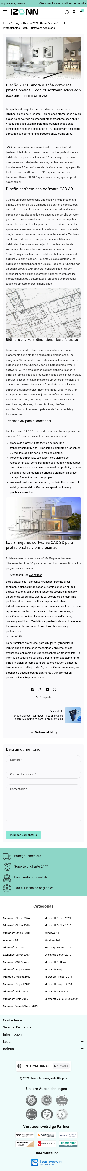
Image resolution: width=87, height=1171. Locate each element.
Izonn (34, 1078)
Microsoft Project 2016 (58, 976)
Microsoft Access (13, 947)
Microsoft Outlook (55, 962)
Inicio (6, 23)
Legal (7, 1041)
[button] (6, 12)
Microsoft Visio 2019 (15, 998)
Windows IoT (52, 940)
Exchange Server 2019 (58, 947)
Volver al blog (46, 732)
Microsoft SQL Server (16, 962)
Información (12, 1034)
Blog (16, 23)
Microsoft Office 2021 (58, 918)
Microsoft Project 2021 (58, 969)
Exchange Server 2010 (58, 954)
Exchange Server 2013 (16, 954)
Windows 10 (10, 940)
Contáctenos (13, 1020)
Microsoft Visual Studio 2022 (62, 998)
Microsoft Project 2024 (17, 969)
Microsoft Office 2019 (16, 925)
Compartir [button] (46, 697)
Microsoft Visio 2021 (57, 991)
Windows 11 (52, 932)
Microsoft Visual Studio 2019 (20, 1006)
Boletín (8, 1049)
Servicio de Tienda (17, 1027)
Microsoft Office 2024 (16, 918)
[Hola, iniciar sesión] (74, 12)
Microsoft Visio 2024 (15, 991)
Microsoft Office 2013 (16, 932)
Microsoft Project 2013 (17, 984)
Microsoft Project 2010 (58, 984)
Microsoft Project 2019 (17, 976)
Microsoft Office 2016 (58, 925)
